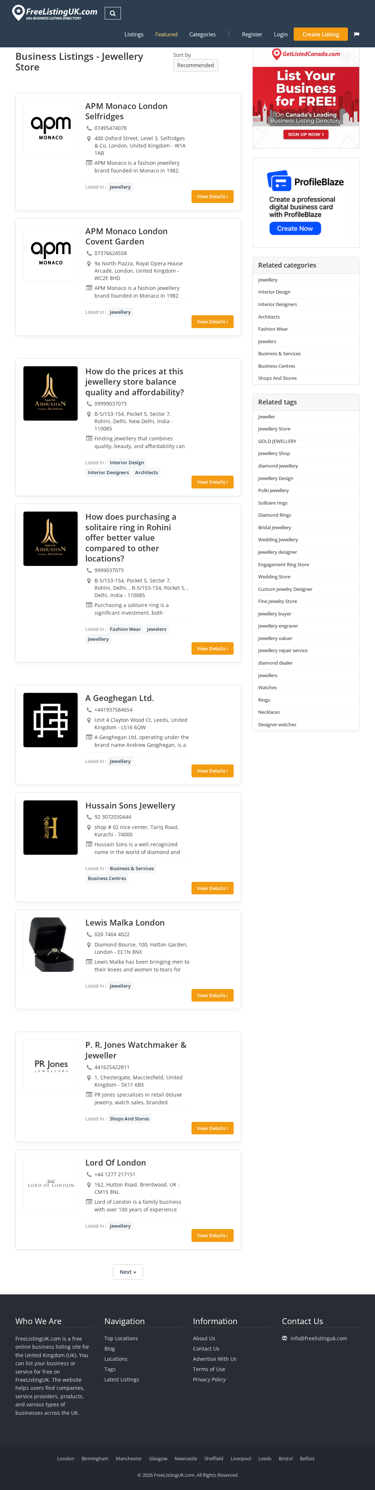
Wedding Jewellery (278, 539)
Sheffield (213, 1458)
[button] (356, 34)
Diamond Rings (274, 515)
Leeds (265, 1458)
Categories (202, 34)
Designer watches (277, 724)
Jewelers (156, 629)
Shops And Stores (129, 1118)
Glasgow (158, 1458)
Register (252, 34)
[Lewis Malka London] (50, 944)
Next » (128, 1271)
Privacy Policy (209, 1379)
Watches (267, 687)
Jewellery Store (274, 428)
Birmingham (95, 1458)
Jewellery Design (275, 478)
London (65, 1458)
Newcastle (186, 1458)
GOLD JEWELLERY (277, 441)
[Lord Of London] (50, 1185)
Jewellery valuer (275, 638)
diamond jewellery (278, 465)
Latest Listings (121, 1379)
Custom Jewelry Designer (285, 589)
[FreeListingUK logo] (53, 12)
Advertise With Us (215, 1358)
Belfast (307, 1458)
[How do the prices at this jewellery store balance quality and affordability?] (50, 393)
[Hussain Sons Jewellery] (50, 827)
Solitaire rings (272, 502)
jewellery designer (277, 552)
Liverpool (241, 1458)
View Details (211, 196)
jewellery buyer (274, 613)
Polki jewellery (273, 490)
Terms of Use (209, 1369)
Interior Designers (108, 472)
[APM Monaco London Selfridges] (50, 128)
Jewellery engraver (278, 625)
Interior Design (127, 462)
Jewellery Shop (274, 453)
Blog (109, 1348)
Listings (134, 34)
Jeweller (266, 416)
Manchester (129, 1458)
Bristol (286, 1458)
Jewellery (120, 186)
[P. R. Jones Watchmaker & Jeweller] (50, 1067)
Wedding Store (274, 576)
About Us (204, 1338)
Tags (110, 1369)
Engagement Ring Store (283, 564)
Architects (146, 472)
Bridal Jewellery (274, 527)
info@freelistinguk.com (318, 1338)
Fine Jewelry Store (277, 601)
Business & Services (132, 868)
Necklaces (269, 712)
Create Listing (320, 34)
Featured (166, 34)
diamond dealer (275, 662)
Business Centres (107, 878)
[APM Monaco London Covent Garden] (50, 253)
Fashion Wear (125, 629)
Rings (264, 700)
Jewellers (267, 675)
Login (281, 34)
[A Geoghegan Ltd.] (50, 720)
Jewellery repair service (283, 650)
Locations (115, 1358)
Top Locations (121, 1338)
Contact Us (206, 1348)
